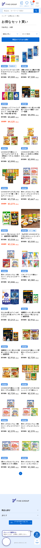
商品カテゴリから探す (20, 39)
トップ (4, 16)
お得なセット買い (14, 16)
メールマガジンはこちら (21, 522)
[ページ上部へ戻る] (37, 542)
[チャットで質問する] (6, 541)
